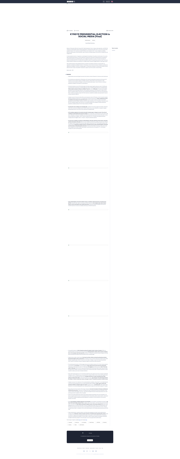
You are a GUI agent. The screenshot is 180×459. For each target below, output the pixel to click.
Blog (102, 448)
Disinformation (87, 448)
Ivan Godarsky (84, 422)
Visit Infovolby (90, 440)
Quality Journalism (92, 448)
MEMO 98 (98, 422)
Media (75, 424)
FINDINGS (113, 50)
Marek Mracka (92, 422)
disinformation (82, 424)
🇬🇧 (112, 2)
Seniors (100, 448)
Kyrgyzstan (70, 422)
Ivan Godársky (70, 30)
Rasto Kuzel (77, 422)
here (79, 419)
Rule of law (97, 448)
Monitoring (104, 422)
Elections (93, 40)
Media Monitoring (87, 40)
